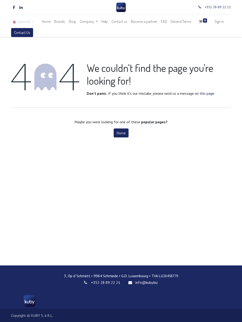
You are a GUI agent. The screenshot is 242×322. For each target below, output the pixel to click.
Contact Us (22, 32)
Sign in (219, 21)
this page (207, 93)
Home (121, 133)
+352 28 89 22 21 (218, 7)
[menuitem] (46, 21)
